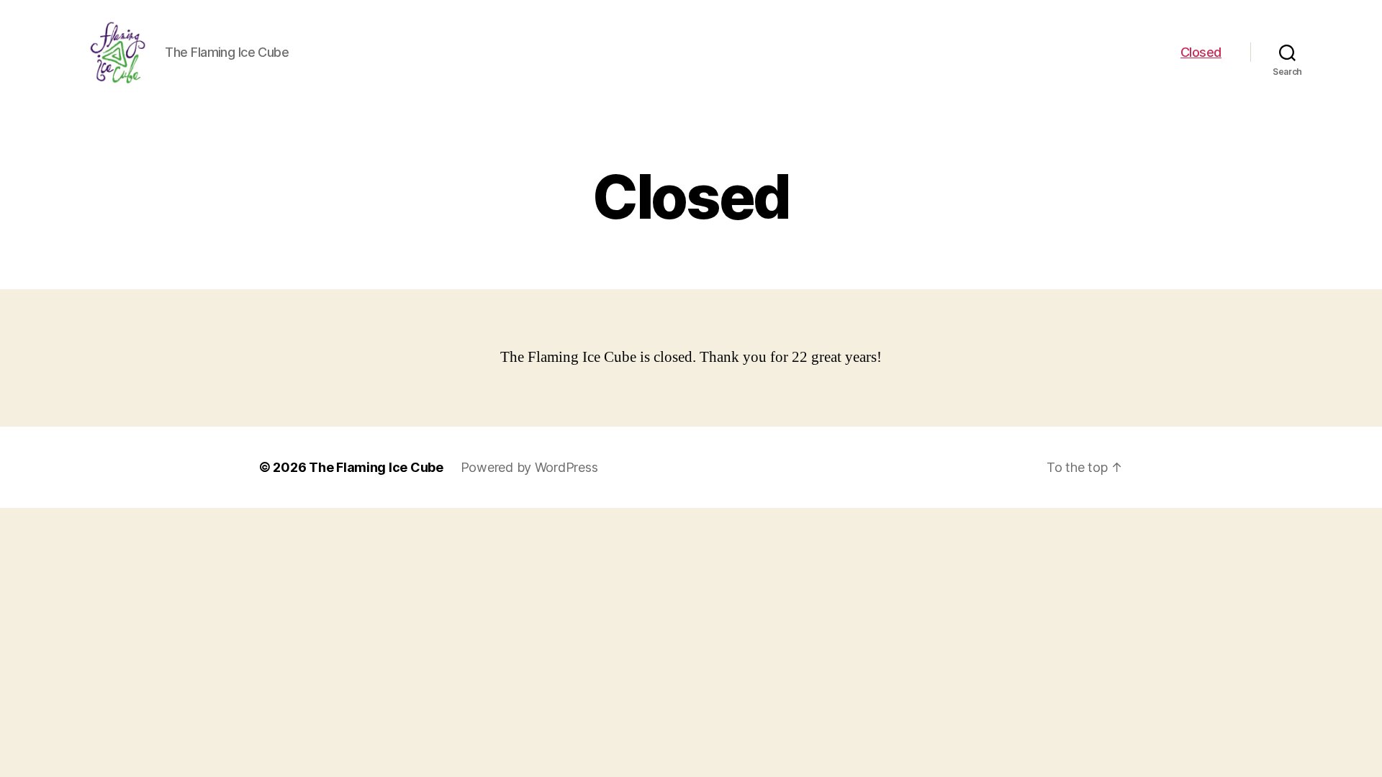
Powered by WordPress (529, 467)
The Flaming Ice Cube (376, 467)
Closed (1200, 52)
